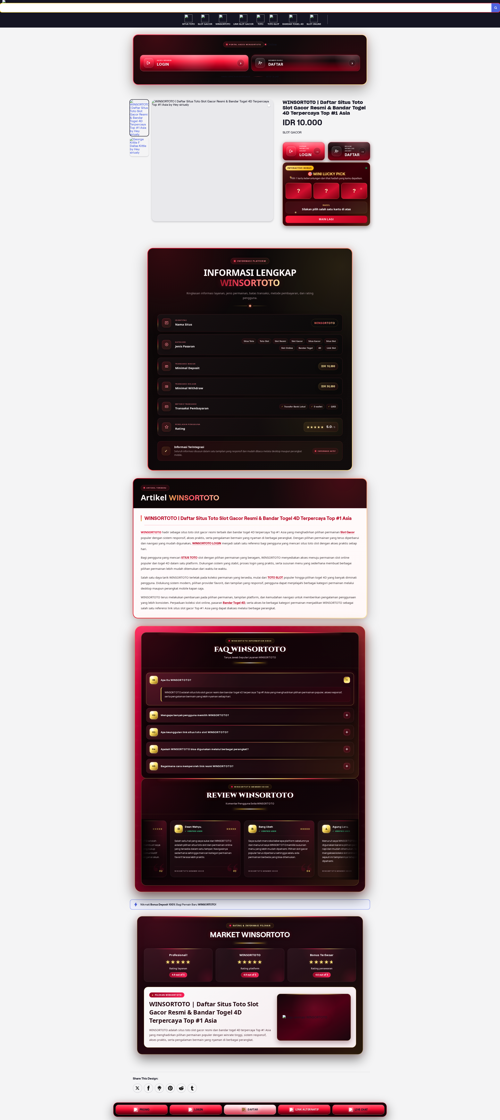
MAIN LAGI (326, 219)
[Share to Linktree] (159, 1088)
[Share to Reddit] (181, 1088)
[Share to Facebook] (148, 1088)
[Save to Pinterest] (170, 1088)
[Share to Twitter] (137, 1088)
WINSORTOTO (151, 532)
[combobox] (246, 7)
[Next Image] (270, 161)
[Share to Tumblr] (192, 1088)
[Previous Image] (155, 161)
